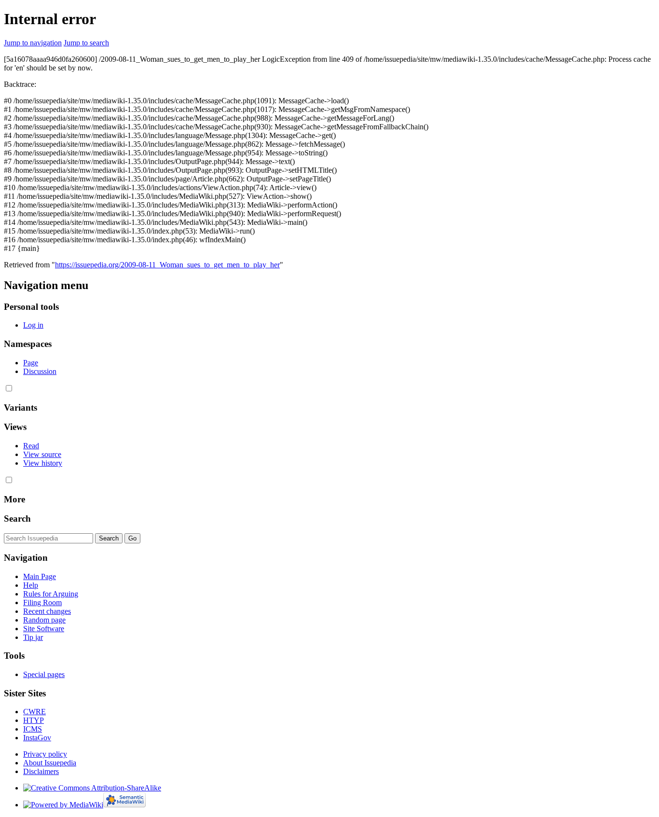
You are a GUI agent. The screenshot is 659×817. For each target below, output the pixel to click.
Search (17, 518)
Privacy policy (45, 754)
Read (31, 446)
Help (30, 585)
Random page (44, 620)
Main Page (39, 576)
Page (30, 363)
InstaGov (37, 738)
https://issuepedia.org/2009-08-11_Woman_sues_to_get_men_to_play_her (167, 265)
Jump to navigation (33, 43)
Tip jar (33, 637)
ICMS (32, 729)
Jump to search (86, 43)
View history (42, 463)
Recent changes (47, 611)
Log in (33, 325)
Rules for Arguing (50, 594)
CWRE (34, 711)
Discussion (39, 371)
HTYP (33, 720)
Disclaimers (41, 771)
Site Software (43, 628)
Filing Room (42, 602)
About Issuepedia (49, 763)
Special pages (44, 674)
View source (42, 454)
